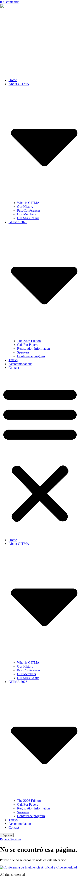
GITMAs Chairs (28, 218)
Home (13, 80)
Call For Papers (27, 344)
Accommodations (20, 364)
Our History (25, 206)
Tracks (13, 360)
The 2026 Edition (29, 341)
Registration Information (33, 348)
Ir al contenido (9, 2)
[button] (40, 454)
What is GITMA (28, 203)
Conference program (31, 356)
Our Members (26, 214)
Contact (14, 367)
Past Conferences (28, 210)
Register (7, 835)
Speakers (23, 352)
